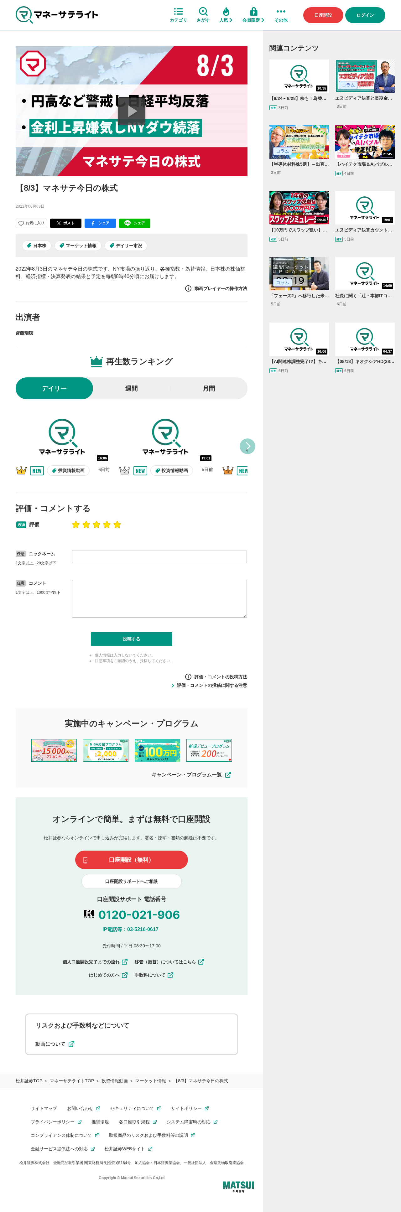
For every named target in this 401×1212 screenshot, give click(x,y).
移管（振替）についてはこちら (165, 961)
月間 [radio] (209, 388)
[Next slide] (247, 446)
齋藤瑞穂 (24, 332)
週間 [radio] (131, 388)
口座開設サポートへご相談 (131, 881)
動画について (50, 1044)
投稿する (131, 638)
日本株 (39, 245)
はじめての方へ (104, 974)
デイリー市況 (129, 245)
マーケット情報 (81, 245)
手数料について (150, 974)
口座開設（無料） (131, 860)
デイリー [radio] (54, 388)
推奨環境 (100, 1121)
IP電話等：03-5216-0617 (130, 929)
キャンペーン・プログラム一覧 (187, 774)
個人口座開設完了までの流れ (91, 961)
